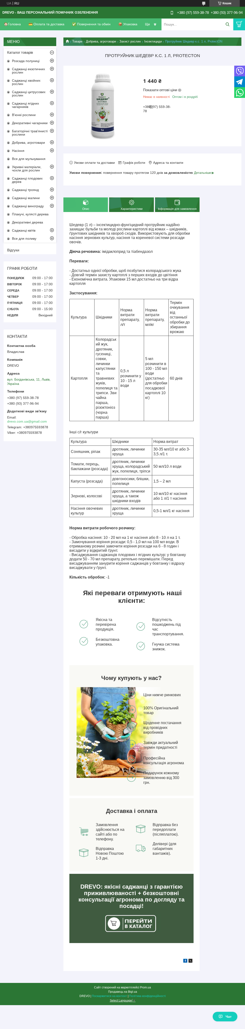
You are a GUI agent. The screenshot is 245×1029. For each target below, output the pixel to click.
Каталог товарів (20, 52)
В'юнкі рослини (24, 115)
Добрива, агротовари (101, 41)
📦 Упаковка (127, 24)
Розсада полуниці (25, 61)
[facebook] (185, 961)
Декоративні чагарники (30, 123)
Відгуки (13, 250)
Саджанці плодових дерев (27, 180)
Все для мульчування (28, 159)
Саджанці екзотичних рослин (28, 70)
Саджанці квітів (23, 230)
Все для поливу (24, 238)
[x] (190, 961)
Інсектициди (153, 41)
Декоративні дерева (27, 222)
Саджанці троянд (25, 190)
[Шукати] (227, 24)
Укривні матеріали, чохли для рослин (26, 168)
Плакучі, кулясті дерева (30, 214)
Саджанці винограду (28, 206)
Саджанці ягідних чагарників (25, 105)
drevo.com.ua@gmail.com (27, 421)
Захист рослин (130, 41)
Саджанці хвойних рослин (26, 82)
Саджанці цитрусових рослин (28, 93)
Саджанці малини (26, 198)
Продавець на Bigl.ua (122, 991)
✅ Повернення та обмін (91, 24)
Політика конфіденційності (147, 996)
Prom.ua (145, 987)
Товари (77, 41)
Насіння (18, 151)
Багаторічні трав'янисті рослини (30, 132)
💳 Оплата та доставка (46, 24)
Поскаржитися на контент (109, 996)
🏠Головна (12, 24)
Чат (229, 1016)
